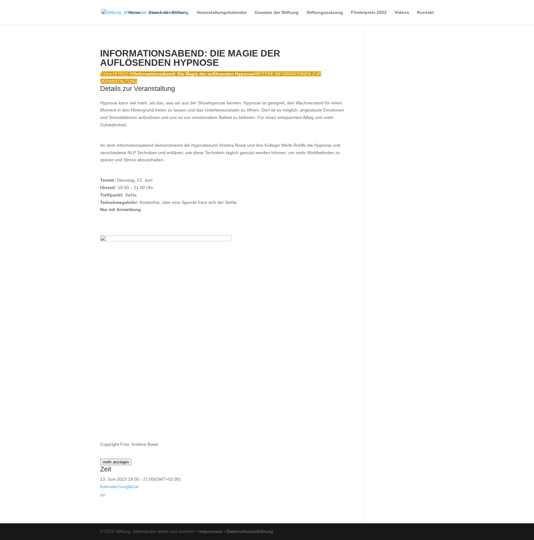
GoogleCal (128, 486)
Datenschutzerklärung (250, 531)
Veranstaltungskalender (222, 12)
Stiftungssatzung (325, 12)
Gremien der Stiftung (277, 12)
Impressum (210, 531)
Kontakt (425, 12)
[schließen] (102, 495)
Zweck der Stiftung (169, 12)
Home (135, 12)
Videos (402, 12)
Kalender (109, 486)
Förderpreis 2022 (369, 12)
